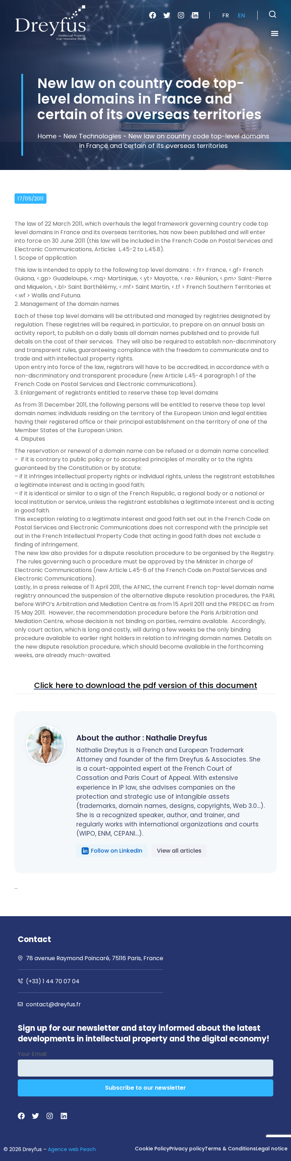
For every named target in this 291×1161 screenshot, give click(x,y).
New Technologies (92, 136)
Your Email (32, 1054)
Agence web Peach (72, 1149)
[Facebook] (152, 15)
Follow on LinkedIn (116, 851)
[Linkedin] (195, 15)
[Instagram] (181, 15)
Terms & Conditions (230, 1148)
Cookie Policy (152, 1148)
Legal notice (271, 1148)
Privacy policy (187, 1148)
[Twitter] (166, 15)
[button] (272, 14)
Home (47, 136)
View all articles (179, 851)
